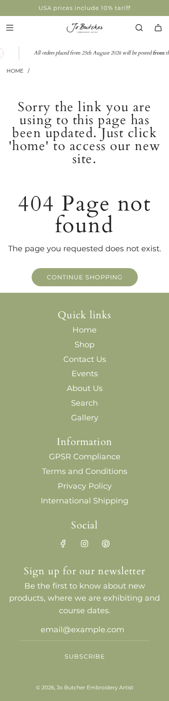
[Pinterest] (105, 543)
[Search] (139, 27)
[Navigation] (9, 27)
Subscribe (85, 656)
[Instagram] (84, 543)
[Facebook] (63, 543)
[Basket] (158, 27)
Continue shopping (85, 277)
